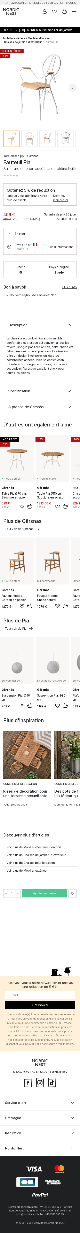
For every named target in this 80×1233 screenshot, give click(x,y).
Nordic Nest (14, 1148)
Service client (15, 1103)
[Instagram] (40, 1082)
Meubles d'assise (39, 38)
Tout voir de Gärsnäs (19, 529)
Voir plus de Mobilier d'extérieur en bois (34, 847)
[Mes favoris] (54, 11)
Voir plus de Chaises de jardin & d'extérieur (36, 855)
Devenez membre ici (60, 198)
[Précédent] (7, 88)
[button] (10, 175)
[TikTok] (52, 1082)
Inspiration (13, 1133)
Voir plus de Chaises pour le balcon (31, 862)
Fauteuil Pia (51, 42)
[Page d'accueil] (11, 11)
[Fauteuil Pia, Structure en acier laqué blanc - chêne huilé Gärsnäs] (40, 87)
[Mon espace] (45, 11)
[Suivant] (73, 88)
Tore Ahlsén (11, 156)
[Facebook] (28, 1082)
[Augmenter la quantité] (18, 893)
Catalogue (13, 1118)
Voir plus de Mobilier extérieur (27, 870)
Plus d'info (69, 287)
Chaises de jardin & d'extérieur (23, 42)
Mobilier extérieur (14, 38)
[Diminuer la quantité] (6, 893)
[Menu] (74, 11)
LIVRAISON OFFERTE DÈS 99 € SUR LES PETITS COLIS (43, 2)
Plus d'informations (60, 247)
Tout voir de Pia (15, 628)
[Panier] (64, 11)
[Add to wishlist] (22, 506)
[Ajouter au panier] (29, 506)
